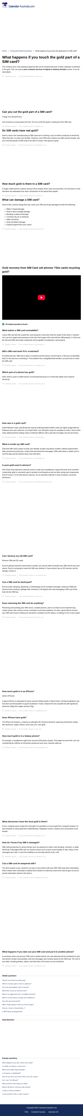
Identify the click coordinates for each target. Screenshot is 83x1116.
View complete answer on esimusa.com (31, 229)
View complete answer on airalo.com (30, 596)
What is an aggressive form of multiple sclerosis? (19, 994)
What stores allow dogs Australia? (13, 1070)
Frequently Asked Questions (21, 51)
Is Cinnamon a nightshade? (11, 1073)
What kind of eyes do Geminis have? (14, 991)
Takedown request (10, 76)
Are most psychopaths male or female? (15, 987)
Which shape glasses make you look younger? (18, 1004)
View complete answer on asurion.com (31, 617)
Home (4, 51)
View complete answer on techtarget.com (32, 458)
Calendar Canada (38, 1112)
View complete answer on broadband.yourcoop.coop (35, 482)
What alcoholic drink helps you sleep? (15, 1083)
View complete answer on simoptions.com (32, 365)
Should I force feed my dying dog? (14, 980)
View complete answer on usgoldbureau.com (33, 710)
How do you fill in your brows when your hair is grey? (20, 1076)
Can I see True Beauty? (10, 1080)
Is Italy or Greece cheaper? (11, 1090)
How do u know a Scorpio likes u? (13, 1008)
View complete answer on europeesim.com (32, 856)
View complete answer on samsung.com (31, 344)
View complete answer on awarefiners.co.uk (32, 145)
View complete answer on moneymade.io (32, 437)
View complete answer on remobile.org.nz (32, 384)
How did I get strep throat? (11, 1001)
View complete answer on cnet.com (30, 729)
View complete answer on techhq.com (31, 196)
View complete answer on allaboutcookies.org (33, 877)
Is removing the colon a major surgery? (15, 1094)
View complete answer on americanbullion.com (33, 747)
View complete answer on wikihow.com (31, 126)
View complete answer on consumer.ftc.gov (32, 575)
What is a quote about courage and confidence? (18, 997)
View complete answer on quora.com (30, 76)
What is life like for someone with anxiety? (16, 1087)
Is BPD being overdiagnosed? (12, 1011)
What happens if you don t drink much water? (17, 1063)
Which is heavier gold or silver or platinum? (17, 984)
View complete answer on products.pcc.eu (32, 835)
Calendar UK (53, 1112)
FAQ (26, 1112)
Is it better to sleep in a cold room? (14, 1066)
